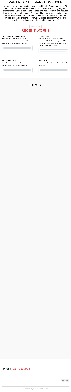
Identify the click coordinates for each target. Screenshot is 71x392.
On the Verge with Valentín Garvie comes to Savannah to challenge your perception (18, 286)
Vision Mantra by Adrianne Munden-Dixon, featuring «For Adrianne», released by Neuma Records (18, 231)
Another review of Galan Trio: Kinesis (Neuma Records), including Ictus (18, 338)
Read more (7, 136)
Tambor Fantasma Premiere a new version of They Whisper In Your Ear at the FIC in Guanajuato (52, 125)
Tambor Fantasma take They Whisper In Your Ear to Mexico (52, 229)
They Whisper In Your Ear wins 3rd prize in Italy (16, 179)
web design (37, 390)
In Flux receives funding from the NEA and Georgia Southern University (18, 124)
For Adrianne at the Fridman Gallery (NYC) (51, 179)
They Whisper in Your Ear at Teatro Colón (51, 285)
